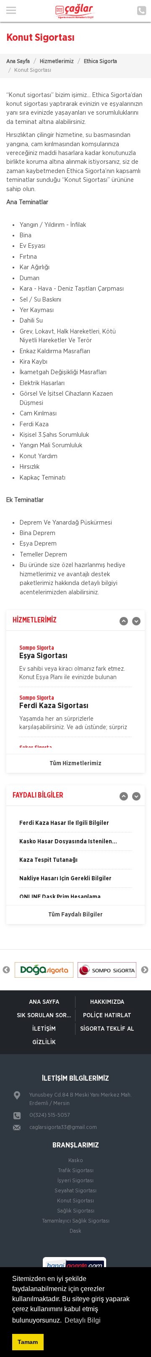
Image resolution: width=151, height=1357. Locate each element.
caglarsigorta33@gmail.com (63, 1127)
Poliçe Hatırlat (107, 1015)
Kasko (75, 1160)
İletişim (44, 1029)
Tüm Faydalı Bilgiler (75, 915)
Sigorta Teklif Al (107, 1029)
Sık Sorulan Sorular (46, 1015)
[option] (75, 665)
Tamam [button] (28, 1342)
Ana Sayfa (18, 61)
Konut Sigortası (75, 1201)
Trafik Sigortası (76, 1170)
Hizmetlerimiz (57, 61)
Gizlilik (44, 1042)
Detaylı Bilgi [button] (83, 1320)
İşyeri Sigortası (75, 1181)
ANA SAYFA (44, 1002)
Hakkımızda (107, 1002)
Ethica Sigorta (100, 61)
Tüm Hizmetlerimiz (75, 763)
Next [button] (145, 970)
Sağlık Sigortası (75, 1211)
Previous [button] (6, 970)
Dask (75, 1231)
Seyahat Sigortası (75, 1191)
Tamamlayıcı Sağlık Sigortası (75, 1221)
